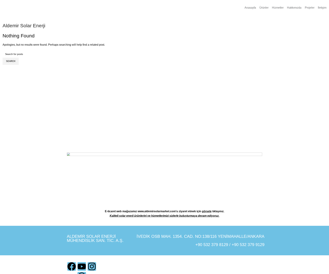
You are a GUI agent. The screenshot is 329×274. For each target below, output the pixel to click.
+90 (236, 244)
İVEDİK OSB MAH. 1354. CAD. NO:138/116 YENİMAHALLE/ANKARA (200, 236)
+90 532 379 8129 (211, 244)
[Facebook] (71, 266)
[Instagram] (92, 266)
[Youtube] (81, 266)
